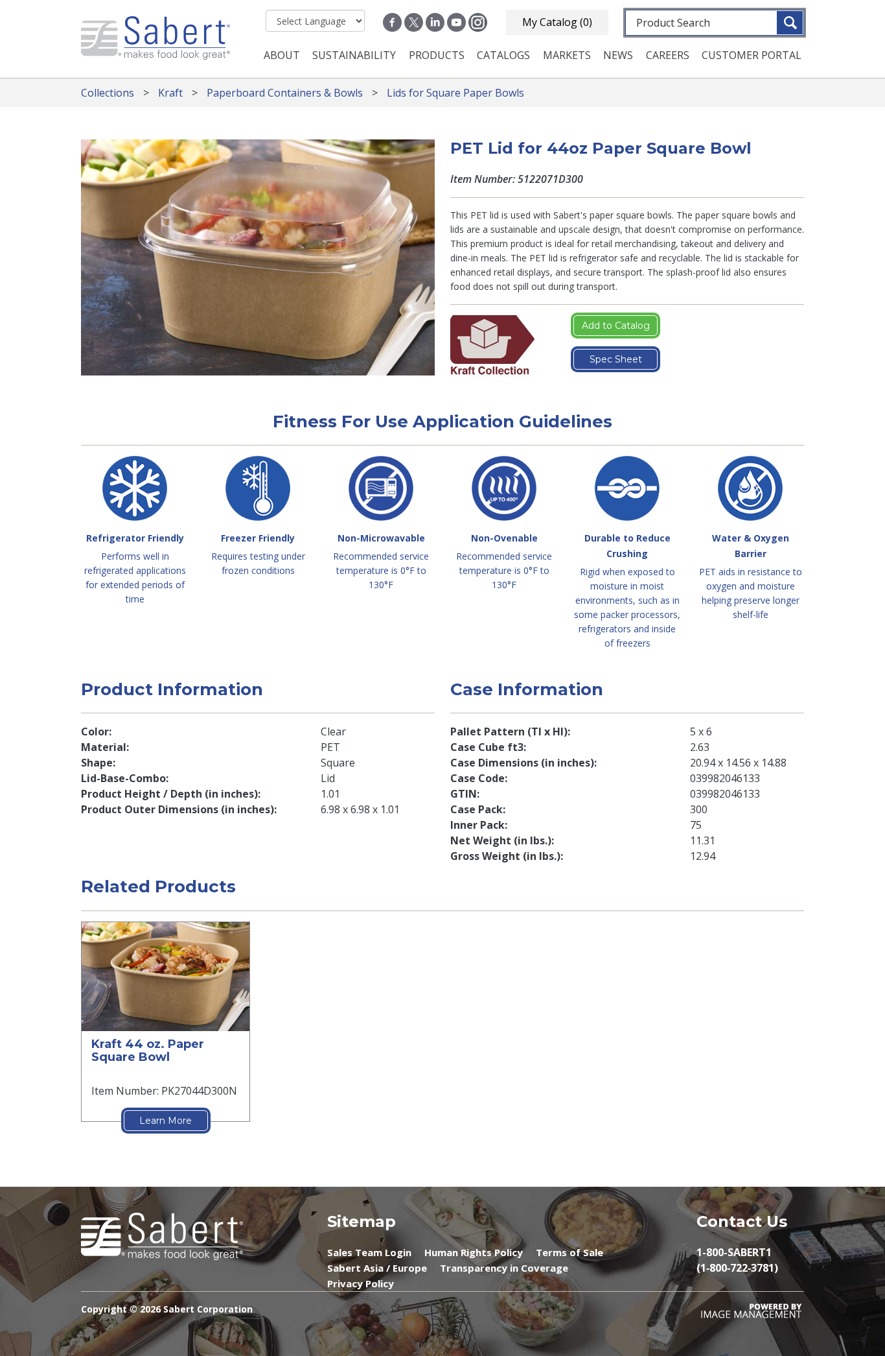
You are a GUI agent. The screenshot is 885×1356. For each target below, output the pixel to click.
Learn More (165, 1120)
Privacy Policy (360, 1283)
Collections (107, 93)
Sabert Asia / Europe (377, 1267)
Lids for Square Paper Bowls (455, 93)
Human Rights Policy (473, 1252)
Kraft (170, 93)
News (618, 55)
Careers (667, 55)
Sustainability (354, 55)
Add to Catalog (616, 325)
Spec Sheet (616, 359)
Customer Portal (751, 55)
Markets (567, 55)
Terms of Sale (569, 1252)
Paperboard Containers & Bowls (285, 93)
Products (437, 55)
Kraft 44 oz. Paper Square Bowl (147, 1051)
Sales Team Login (369, 1252)
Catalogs (503, 55)
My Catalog (557, 22)
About (282, 55)
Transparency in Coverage (504, 1267)
